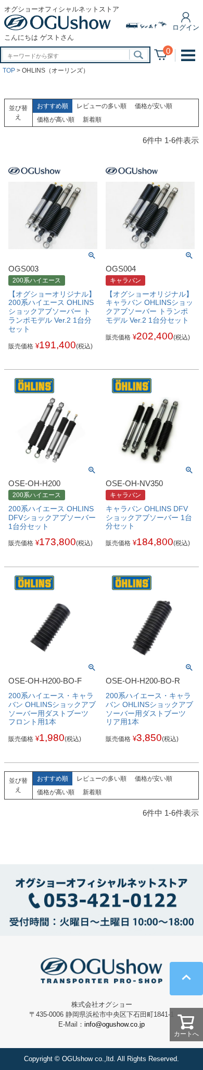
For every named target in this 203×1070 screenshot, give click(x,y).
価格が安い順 (153, 106)
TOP (9, 70)
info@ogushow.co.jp (114, 1024)
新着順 (92, 119)
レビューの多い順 (101, 106)
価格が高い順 (55, 119)
